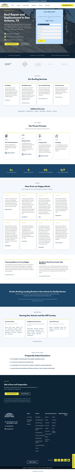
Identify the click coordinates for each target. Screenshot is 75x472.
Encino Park (38, 333)
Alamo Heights (30, 328)
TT (62, 460)
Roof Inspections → (59, 97)
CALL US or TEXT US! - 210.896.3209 (38, 1)
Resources (34, 5)
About (12, 5)
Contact (40, 5)
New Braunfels (48, 434)
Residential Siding (21, 111)
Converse (18, 327)
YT (68, 460)
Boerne (61, 327)
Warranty (54, 422)
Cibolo (10, 327)
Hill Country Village (30, 330)
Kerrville (61, 328)
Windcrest (16, 328)
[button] (37, 359)
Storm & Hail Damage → (43, 98)
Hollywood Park (8, 332)
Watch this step (11, 152)
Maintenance (49, 111)
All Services (54, 111)
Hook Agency (49, 467)
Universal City (10, 328)
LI (65, 460)
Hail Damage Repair (39, 425)
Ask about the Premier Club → (45, 276)
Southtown (33, 331)
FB (55, 460)
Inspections (36, 111)
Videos (53, 417)
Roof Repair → (8, 100)
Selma (13, 327)
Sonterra (33, 333)
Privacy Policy (66, 414)
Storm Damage (38, 422)
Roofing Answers (53, 432)
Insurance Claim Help (40, 435)
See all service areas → (37, 341)
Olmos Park (41, 328)
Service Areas (26, 5)
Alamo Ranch (10, 334)
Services (18, 5)
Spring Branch (56, 327)
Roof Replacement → (26, 102)
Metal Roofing (38, 438)
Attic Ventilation (42, 111)
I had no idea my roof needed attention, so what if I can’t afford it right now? (33, 368)
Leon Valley (7, 330)
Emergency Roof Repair (38, 429)
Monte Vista (38, 330)
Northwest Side (30, 335)
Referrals (29, 424)
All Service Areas (47, 440)
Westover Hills (38, 331)
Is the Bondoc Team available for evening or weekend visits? (28, 359)
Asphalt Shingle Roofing (38, 441)
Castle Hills (12, 330)
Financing (54, 420)
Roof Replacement (39, 420)
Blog (60, 413)
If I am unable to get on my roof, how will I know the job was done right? (31, 365)
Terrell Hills (36, 328)
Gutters (37, 451)
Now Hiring (47, 5)
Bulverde (51, 327)
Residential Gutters (29, 111)
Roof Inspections (38, 432)
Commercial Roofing (39, 445)
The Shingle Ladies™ (29, 420)
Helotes (20, 328)
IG (59, 460)
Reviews (53, 425)
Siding (36, 448)
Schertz (6, 327)
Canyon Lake (56, 328)
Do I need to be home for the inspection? (22, 362)
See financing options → (9, 274)
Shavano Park (18, 330)
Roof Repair (37, 417)
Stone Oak (14, 332)
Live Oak (47, 425)
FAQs (53, 428)
